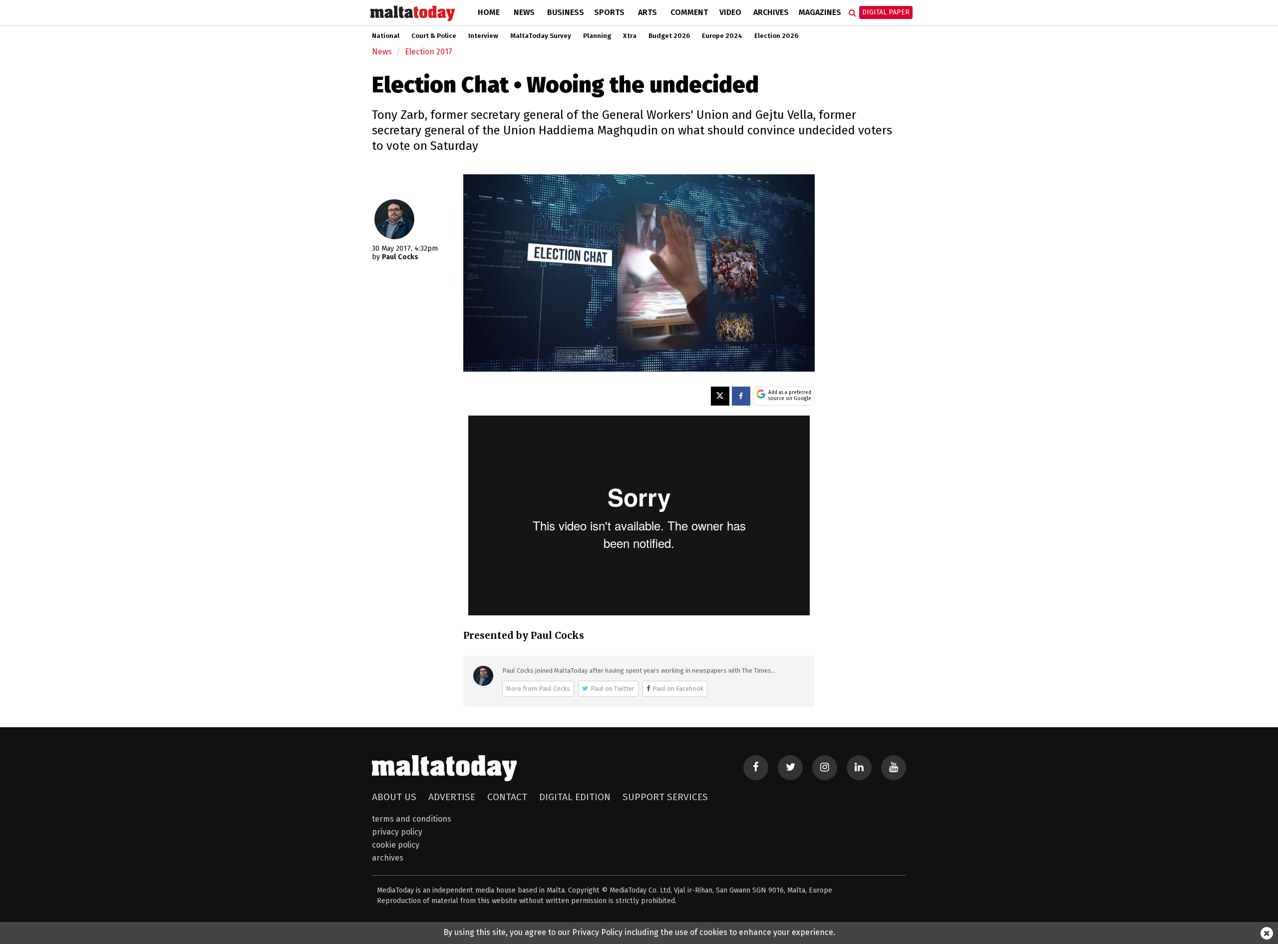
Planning (597, 36)
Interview (483, 36)
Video (730, 12)
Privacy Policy (397, 832)
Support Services (665, 797)
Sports (609, 12)
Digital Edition (575, 797)
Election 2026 (776, 36)
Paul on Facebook (677, 688)
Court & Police (433, 36)
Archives (771, 12)
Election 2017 (428, 51)
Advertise (451, 797)
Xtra (630, 36)
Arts (647, 12)
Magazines (820, 12)
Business (565, 12)
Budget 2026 (669, 36)
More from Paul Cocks (538, 688)
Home (489, 12)
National (385, 36)
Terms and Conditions (411, 819)
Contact (507, 797)
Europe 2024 (722, 36)
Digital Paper (886, 12)
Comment (689, 12)
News (524, 12)
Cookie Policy (395, 845)
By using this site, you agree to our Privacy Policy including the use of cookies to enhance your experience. (639, 932)
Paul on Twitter (613, 688)
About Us (394, 797)
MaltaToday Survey (540, 36)
